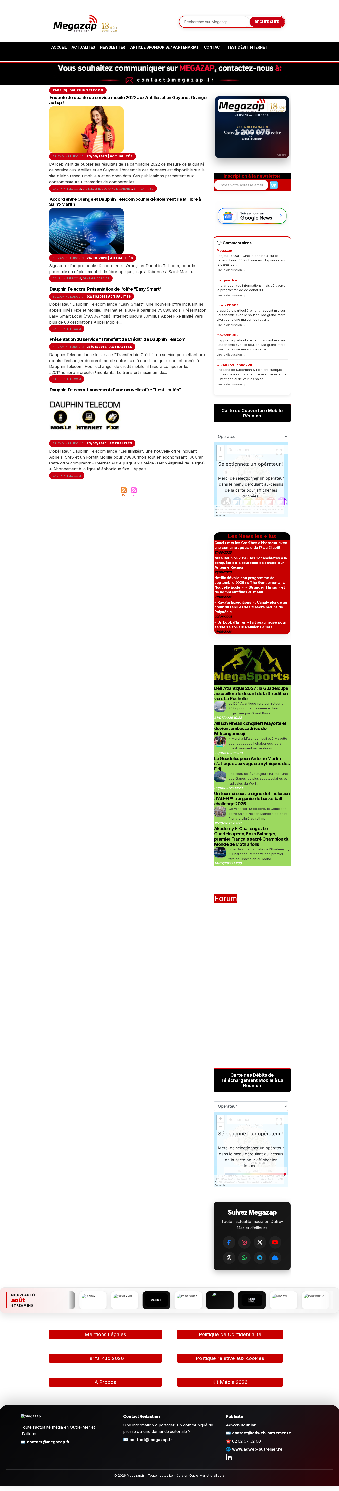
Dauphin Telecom (66, 188)
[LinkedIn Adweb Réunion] (229, 1457)
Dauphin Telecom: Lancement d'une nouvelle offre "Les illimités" (115, 389)
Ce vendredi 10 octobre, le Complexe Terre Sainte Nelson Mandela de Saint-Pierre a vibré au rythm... (259, 813)
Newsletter (112, 47)
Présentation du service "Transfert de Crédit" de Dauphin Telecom (118, 339)
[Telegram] (260, 1258)
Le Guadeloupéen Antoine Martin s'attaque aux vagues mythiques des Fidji (252, 763)
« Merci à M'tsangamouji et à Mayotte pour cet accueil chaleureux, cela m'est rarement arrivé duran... (258, 743)
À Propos (105, 1382)
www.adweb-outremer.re (257, 1449)
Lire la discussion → (231, 270)
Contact (213, 47)
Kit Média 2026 (230, 1382)
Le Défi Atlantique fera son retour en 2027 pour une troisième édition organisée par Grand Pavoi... (257, 708)
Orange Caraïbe (118, 188)
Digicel (89, 188)
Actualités (83, 47)
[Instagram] (244, 1242)
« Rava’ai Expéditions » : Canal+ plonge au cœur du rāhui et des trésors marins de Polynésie (250, 607)
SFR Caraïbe (144, 188)
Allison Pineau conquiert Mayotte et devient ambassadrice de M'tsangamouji (250, 728)
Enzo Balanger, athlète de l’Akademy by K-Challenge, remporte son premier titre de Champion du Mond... (259, 854)
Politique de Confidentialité (230, 1334)
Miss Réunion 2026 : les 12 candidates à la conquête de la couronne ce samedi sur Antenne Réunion (250, 563)
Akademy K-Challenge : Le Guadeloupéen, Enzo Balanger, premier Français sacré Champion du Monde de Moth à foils (252, 836)
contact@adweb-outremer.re (261, 1432)
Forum (226, 898)
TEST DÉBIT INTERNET (247, 47)
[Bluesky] (275, 1258)
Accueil (59, 47)
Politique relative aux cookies (230, 1358)
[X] (260, 1242)
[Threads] (229, 1258)
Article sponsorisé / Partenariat (164, 47)
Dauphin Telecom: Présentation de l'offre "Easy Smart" (106, 289)
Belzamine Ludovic (68, 156)
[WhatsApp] (244, 1258)
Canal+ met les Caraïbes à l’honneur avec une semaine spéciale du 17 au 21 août (250, 545)
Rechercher (267, 22)
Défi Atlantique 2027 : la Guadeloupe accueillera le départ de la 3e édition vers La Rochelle (251, 693)
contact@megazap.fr (48, 1441)
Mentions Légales (105, 1334)
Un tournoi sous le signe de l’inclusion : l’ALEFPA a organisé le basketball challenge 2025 (252, 798)
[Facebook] (229, 1242)
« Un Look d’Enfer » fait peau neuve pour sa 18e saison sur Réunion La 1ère (250, 624)
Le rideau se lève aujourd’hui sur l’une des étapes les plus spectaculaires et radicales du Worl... (258, 778)
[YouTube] (275, 1242)
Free (99, 188)
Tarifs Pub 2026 (105, 1358)
